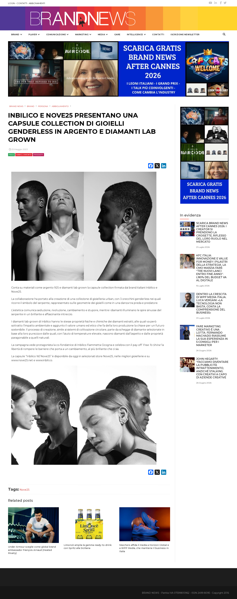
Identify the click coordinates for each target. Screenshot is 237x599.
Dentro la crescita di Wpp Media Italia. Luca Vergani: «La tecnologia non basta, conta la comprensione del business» (211, 303)
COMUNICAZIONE (56, 34)
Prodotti (38, 155)
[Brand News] (103, 18)
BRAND (15, 34)
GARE (117, 34)
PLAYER (33, 34)
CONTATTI (22, 3)
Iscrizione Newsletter (185, 34)
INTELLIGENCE (135, 34)
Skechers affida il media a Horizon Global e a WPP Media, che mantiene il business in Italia (144, 548)
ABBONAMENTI (37, 3)
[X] (157, 166)
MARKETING (82, 34)
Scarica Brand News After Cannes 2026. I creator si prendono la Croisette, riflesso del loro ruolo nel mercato (212, 232)
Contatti (158, 34)
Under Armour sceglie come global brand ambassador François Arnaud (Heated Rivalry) (32, 550)
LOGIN (11, 3)
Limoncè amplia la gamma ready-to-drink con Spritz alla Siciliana (88, 547)
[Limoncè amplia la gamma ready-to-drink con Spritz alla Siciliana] (89, 524)
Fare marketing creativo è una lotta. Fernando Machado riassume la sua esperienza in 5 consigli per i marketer (212, 336)
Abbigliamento (24, 155)
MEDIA (101, 34)
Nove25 (25, 489)
